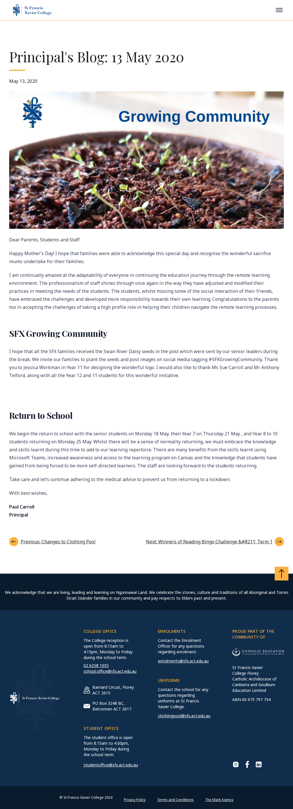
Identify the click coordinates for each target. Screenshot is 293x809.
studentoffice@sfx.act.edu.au (111, 765)
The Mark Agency (219, 799)
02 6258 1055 (96, 665)
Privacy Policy (135, 799)
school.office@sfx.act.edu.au (110, 671)
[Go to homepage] (32, 10)
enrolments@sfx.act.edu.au (183, 661)
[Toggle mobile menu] (279, 10)
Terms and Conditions (175, 799)
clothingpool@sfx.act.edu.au (184, 715)
